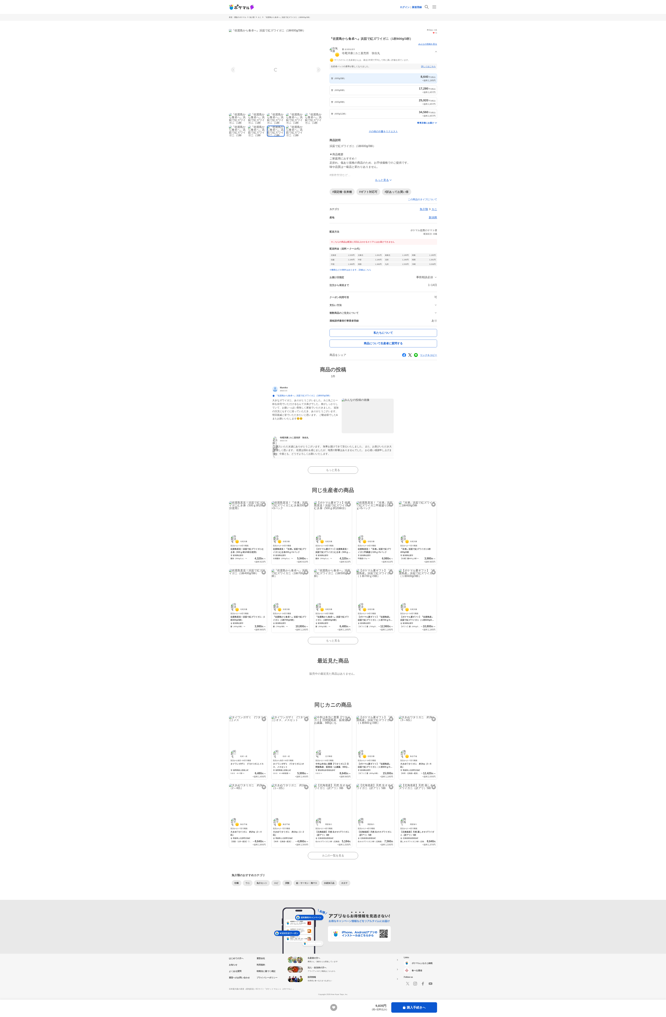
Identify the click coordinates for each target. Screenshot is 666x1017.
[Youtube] (430, 984)
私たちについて (383, 332)
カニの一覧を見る (333, 855)
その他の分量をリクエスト (383, 131)
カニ (259, 17)
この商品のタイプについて (422, 199)
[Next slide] (318, 70)
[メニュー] (434, 7)
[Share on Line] (416, 355)
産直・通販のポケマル (237, 17)
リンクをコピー (428, 355)
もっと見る (333, 470)
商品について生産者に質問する (383, 343)
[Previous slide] (233, 70)
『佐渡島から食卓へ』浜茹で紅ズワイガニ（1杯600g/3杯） (287, 17)
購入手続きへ (416, 1007)
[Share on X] (410, 355)
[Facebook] (423, 984)
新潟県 (433, 217)
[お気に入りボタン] (264, 504)
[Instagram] (415, 984)
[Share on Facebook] (404, 355)
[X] (407, 984)
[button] (383, 52)
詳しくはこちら (428, 66)
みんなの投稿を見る (427, 44)
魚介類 (252, 17)
